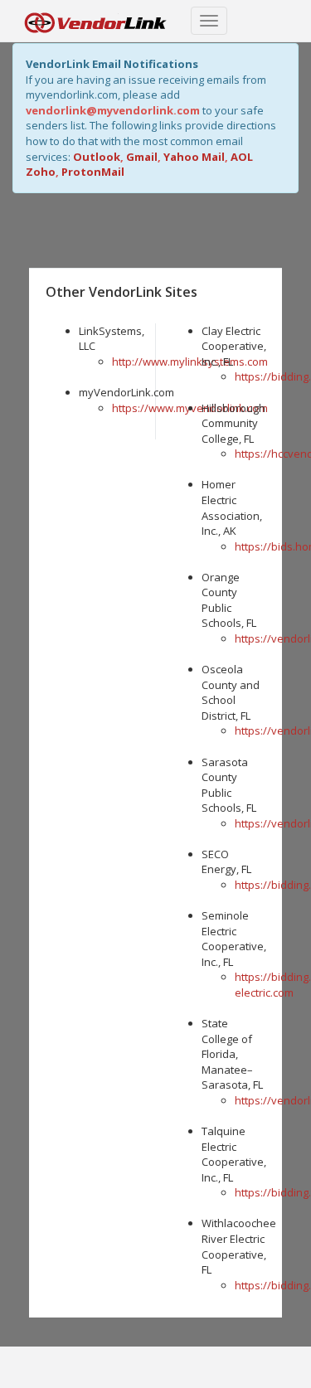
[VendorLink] (95, 20)
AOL (242, 156)
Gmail (142, 156)
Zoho (41, 171)
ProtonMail (92, 171)
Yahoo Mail (194, 156)
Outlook (96, 156)
